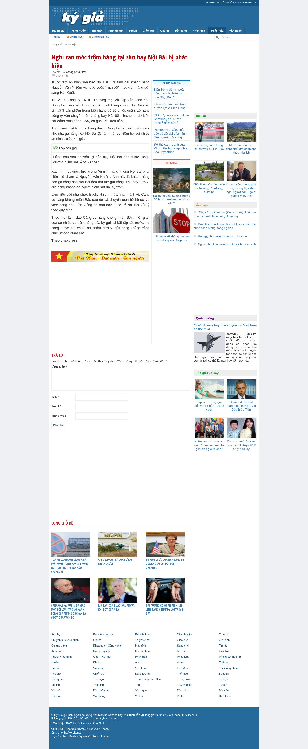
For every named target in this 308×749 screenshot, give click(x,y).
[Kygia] (82, 16)
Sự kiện (98, 668)
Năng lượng (142, 673)
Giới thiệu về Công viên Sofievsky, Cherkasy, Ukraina (209, 188)
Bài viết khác (143, 634)
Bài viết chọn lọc (103, 634)
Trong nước (78, 30)
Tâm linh (98, 684)
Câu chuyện (184, 634)
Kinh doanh (115, 30)
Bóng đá (224, 673)
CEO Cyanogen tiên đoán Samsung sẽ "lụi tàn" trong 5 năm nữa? (171, 118)
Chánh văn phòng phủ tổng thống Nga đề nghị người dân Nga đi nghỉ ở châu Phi (241, 190)
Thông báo (57, 679)
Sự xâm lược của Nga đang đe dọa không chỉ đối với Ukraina (165, 563)
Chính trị (224, 634)
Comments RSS (100, 37)
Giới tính (224, 640)
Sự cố (55, 668)
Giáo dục (148, 30)
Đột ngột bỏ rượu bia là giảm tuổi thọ (222, 236)
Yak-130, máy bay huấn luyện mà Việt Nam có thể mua (225, 327)
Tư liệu (223, 679)
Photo (96, 662)
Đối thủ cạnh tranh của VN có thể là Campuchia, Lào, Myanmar (171, 148)
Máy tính (140, 645)
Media (55, 662)
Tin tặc (223, 645)
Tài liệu (56, 37)
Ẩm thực (202, 205)
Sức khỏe (141, 668)
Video (180, 662)
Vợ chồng (99, 696)
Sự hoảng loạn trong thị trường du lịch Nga (209, 146)
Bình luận (59, 366)
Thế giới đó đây (207, 372)
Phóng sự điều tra (230, 656)
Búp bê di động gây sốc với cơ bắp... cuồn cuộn (209, 405)
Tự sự (223, 684)
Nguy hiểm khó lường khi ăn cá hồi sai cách (227, 244)
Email (56, 406)
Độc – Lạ (182, 690)
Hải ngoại (58, 30)
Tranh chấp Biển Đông (148, 679)
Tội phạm (99, 679)
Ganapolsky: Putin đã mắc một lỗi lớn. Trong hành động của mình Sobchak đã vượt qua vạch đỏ (68, 611)
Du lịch (201, 116)
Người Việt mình (61, 656)
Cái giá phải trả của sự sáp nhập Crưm (115, 562)
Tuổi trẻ (56, 696)
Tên (55, 397)
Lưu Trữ (224, 651)
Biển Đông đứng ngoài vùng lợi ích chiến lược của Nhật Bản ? (169, 93)
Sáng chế (183, 645)
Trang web (58, 415)
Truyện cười (142, 640)
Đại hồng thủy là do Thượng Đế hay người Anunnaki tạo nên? (171, 199)
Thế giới (97, 30)
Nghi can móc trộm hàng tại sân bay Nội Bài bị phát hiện (119, 61)
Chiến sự (98, 673)
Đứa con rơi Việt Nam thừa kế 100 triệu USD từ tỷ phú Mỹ (241, 445)
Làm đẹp (182, 668)
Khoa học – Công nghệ (107, 645)
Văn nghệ (235, 30)
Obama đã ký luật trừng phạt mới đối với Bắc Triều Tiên (241, 405)
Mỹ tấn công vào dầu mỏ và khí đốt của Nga (116, 607)
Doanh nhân (142, 651)
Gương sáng (59, 645)
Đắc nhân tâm (101, 690)
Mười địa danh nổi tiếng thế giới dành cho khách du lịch (241, 148)
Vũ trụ (180, 696)
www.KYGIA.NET (93, 723)
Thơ (137, 684)
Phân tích (199, 30)
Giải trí (164, 30)
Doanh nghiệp (101, 651)
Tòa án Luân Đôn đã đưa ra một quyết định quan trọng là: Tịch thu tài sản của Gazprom (69, 565)
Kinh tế (181, 651)
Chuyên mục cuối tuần (65, 640)
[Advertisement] (100, 311)
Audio (138, 662)
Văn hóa (56, 690)
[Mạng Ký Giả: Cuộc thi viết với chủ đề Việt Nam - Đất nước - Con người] (100, 256)
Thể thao (182, 673)
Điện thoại (225, 696)
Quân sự (224, 662)
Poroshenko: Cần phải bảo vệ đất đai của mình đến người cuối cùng (170, 133)
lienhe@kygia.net (70, 732)
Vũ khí (139, 696)
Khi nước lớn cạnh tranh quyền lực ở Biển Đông (170, 106)
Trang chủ (56, 44)
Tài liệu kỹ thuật (228, 668)
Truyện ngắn (184, 684)
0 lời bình (62, 75)
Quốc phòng (205, 318)
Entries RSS (76, 37)
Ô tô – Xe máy (102, 656)
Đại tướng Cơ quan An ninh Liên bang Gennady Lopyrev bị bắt (165, 609)
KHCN (133, 30)
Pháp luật (217, 30)
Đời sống (181, 30)
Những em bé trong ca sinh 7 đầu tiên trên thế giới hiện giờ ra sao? (209, 445)
